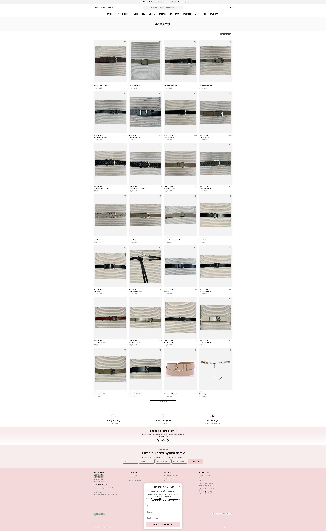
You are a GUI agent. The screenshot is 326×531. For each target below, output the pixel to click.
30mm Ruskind (169, 137)
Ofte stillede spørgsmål (171, 475)
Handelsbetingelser (205, 485)
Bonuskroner (203, 480)
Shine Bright (203, 394)
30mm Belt (132, 240)
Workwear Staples (205, 291)
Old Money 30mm (170, 188)
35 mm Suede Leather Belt (173, 240)
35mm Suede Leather (101, 86)
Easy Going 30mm (205, 188)
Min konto (202, 478)
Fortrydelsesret (168, 480)
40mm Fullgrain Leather (102, 188)
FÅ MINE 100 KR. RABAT (163, 524)
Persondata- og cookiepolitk (207, 488)
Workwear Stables (135, 86)
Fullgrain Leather (134, 137)
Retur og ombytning (170, 478)
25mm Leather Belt (170, 86)
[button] (145, 7)
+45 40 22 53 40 (99, 479)
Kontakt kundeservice (135, 480)
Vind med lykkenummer (206, 483)
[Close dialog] (179, 486)
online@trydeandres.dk (101, 481)
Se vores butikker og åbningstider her (105, 494)
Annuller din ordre (204, 475)
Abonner (195, 462)
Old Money (167, 291)
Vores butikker (133, 478)
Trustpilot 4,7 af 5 (183, 1)
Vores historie (133, 475)
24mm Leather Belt (135, 291)
